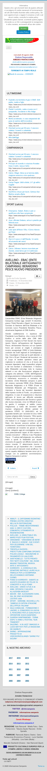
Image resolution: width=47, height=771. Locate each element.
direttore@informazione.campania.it (24, 62)
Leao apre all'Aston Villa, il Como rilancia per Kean (24, 230)
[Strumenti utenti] (38, 276)
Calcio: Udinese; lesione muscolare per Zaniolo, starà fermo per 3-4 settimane (23, 249)
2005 (11, 680)
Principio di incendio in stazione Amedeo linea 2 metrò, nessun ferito (24, 164)
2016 (18, 658)
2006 (27, 675)
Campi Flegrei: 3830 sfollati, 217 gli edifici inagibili (24, 183)
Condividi (10, 459)
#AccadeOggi (14, 137)
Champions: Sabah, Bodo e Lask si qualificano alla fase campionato (22, 212)
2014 (11, 663)
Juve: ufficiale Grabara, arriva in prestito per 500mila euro (25, 221)
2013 (18, 663)
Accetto (24, 28)
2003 (27, 680)
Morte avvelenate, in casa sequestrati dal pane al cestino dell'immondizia (24, 119)
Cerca (32, 476)
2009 (27, 669)
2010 (18, 669)
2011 (11, 669)
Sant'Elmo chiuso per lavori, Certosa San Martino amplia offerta (24, 192)
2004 (18, 680)
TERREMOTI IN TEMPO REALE (23, 70)
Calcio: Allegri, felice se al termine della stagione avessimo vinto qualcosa (24, 174)
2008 (11, 675)
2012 (27, 663)
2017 (11, 658)
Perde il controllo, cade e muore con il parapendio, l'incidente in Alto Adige (23, 110)
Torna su (41, 766)
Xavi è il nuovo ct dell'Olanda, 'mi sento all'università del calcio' (23, 240)
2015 (27, 658)
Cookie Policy (23, 32)
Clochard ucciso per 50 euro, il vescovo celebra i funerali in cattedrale (24, 129)
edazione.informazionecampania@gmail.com (23, 67)
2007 (18, 675)
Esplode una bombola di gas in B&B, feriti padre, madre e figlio (24, 100)
